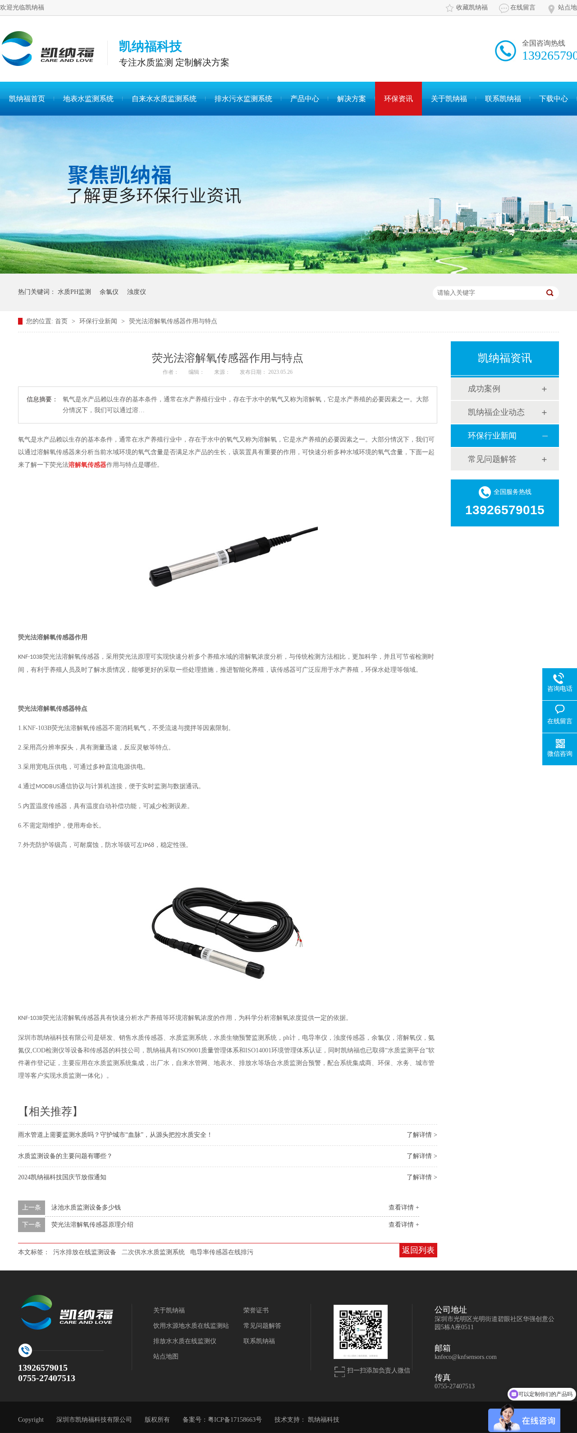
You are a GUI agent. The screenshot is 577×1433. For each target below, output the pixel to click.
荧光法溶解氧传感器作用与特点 (173, 321)
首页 (62, 321)
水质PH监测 (74, 291)
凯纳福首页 (27, 98)
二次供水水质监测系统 (153, 1252)
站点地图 (166, 1356)
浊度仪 (136, 291)
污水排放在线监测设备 (84, 1252)
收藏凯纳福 (472, 7)
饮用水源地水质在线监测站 (191, 1325)
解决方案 (351, 98)
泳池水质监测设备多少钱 (86, 1207)
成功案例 (484, 388)
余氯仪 (109, 291)
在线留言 (523, 7)
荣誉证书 (256, 1310)
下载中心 (553, 98)
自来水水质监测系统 (164, 98)
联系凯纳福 (503, 98)
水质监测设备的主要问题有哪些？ (65, 1156)
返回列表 (418, 1250)
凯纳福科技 (323, 1419)
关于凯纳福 (449, 98)
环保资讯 (398, 98)
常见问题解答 (492, 459)
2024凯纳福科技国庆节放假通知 (62, 1177)
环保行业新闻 (99, 321)
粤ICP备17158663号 (235, 1419)
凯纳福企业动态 (496, 412)
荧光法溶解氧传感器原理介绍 (92, 1224)
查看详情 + (404, 1207)
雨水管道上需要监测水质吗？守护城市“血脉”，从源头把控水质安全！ (115, 1134)
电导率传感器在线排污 (221, 1252)
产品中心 (304, 98)
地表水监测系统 (88, 98)
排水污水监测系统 (243, 98)
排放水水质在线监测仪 (184, 1341)
